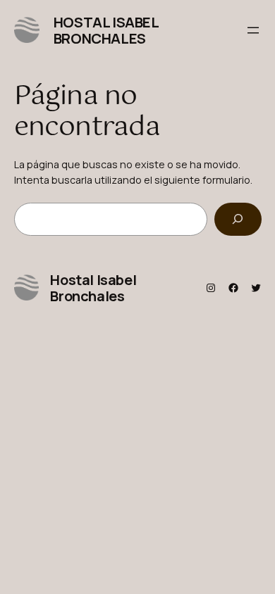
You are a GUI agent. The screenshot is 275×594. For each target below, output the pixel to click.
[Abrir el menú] (253, 30)
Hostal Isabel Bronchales (106, 30)
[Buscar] (237, 219)
